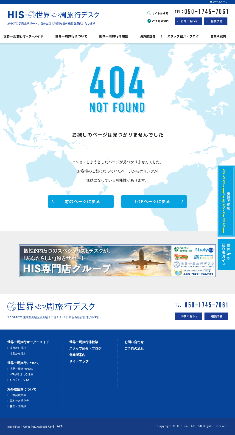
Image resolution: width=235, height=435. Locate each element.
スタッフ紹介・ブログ (85, 348)
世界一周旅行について (23, 363)
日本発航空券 (18, 395)
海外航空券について (21, 389)
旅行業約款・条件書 (18, 426)
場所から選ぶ (18, 348)
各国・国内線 (18, 406)
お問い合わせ (134, 342)
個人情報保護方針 (42, 426)
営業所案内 (77, 355)
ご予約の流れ (134, 348)
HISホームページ (219, 1)
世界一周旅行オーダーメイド (28, 342)
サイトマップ (79, 361)
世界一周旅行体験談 (83, 342)
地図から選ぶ (18, 353)
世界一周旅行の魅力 (22, 368)
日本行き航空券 (19, 400)
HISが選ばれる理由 (21, 374)
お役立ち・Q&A (19, 379)
